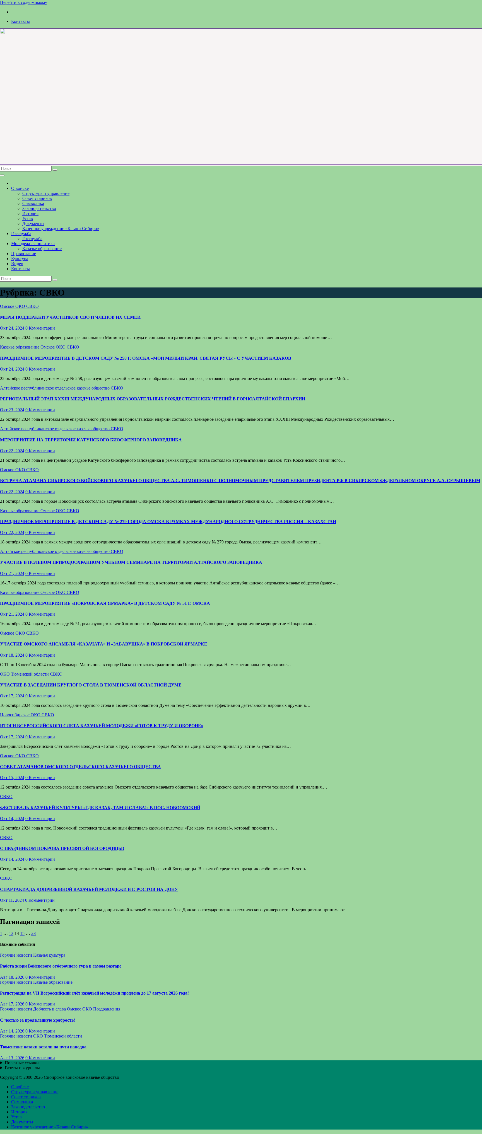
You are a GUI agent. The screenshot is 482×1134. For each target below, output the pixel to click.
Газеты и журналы (22, 1067)
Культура (19, 258)
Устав (27, 218)
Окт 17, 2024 (12, 695)
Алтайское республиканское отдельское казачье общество (55, 388)
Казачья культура (49, 955)
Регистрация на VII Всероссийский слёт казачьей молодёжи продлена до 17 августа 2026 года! (94, 993)
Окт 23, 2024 (12, 409)
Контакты (20, 21)
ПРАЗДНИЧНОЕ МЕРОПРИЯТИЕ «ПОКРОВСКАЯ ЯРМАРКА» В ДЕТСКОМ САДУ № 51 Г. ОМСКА (105, 603)
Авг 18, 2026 (12, 977)
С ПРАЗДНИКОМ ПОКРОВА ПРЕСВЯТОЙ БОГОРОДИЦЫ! (62, 848)
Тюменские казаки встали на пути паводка (43, 1046)
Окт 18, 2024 (12, 655)
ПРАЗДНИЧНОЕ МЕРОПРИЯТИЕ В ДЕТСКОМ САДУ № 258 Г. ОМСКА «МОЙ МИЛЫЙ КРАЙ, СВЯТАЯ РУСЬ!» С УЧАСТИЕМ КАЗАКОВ (145, 358)
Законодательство (39, 208)
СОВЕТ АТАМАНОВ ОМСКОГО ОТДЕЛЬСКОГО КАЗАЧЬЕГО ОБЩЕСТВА (80, 766)
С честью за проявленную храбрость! (37, 1020)
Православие (23, 253)
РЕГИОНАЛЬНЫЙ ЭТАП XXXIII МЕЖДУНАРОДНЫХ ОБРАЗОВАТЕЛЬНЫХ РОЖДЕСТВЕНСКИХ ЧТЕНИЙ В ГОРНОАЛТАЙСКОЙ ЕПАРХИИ (152, 398)
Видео (17, 263)
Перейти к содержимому (23, 2)
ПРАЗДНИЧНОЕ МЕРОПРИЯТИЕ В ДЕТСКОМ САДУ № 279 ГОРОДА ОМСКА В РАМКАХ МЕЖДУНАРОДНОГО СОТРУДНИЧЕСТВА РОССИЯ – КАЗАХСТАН (168, 521)
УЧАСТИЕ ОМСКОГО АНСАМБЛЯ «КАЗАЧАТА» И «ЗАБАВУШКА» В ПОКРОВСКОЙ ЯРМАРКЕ (103, 644)
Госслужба (21, 233)
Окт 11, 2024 (12, 900)
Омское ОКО (13, 306)
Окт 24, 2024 (12, 328)
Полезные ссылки (22, 1062)
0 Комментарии (40, 328)
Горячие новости (16, 955)
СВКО (32, 306)
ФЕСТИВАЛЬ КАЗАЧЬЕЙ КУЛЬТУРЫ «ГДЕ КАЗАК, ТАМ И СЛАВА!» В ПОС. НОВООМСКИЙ (100, 807)
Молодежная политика (33, 243)
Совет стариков (37, 198)
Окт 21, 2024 (12, 573)
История (30, 213)
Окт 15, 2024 (12, 777)
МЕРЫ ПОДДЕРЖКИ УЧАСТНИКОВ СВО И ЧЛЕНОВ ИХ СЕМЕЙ (70, 317)
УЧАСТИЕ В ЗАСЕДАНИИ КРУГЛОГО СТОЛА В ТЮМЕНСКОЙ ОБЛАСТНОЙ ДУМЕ (91, 685)
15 (22, 933)
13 (11, 933)
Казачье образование (42, 248)
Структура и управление (45, 193)
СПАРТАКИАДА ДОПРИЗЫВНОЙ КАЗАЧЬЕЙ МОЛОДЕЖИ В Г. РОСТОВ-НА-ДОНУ (89, 889)
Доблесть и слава (50, 1009)
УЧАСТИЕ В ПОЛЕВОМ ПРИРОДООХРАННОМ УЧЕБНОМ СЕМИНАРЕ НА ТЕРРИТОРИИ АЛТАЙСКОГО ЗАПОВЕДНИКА (131, 562)
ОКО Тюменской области (25, 674)
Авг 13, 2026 (12, 1057)
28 (33, 933)
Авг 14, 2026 (12, 1031)
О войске (20, 188)
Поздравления (106, 1009)
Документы (33, 223)
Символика (33, 203)
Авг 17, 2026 (12, 1004)
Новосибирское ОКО (21, 714)
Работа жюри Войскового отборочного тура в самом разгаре (60, 966)
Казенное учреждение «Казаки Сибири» (60, 228)
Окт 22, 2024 (12, 450)
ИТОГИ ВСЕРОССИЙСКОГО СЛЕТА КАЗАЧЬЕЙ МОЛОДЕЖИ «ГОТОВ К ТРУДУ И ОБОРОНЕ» (101, 725)
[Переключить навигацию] (2, 175)
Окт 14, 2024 (12, 818)
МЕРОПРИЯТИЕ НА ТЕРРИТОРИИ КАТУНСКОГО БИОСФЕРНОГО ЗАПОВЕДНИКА (91, 439)
